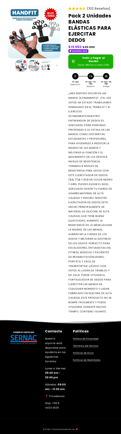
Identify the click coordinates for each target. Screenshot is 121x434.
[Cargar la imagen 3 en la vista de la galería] (46, 65)
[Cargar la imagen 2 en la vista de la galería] (34, 65)
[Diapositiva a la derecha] (57, 65)
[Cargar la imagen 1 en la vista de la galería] (21, 65)
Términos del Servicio (85, 345)
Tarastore (56, 429)
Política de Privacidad (85, 338)
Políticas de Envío (83, 352)
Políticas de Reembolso (87, 360)
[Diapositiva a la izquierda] (11, 65)
